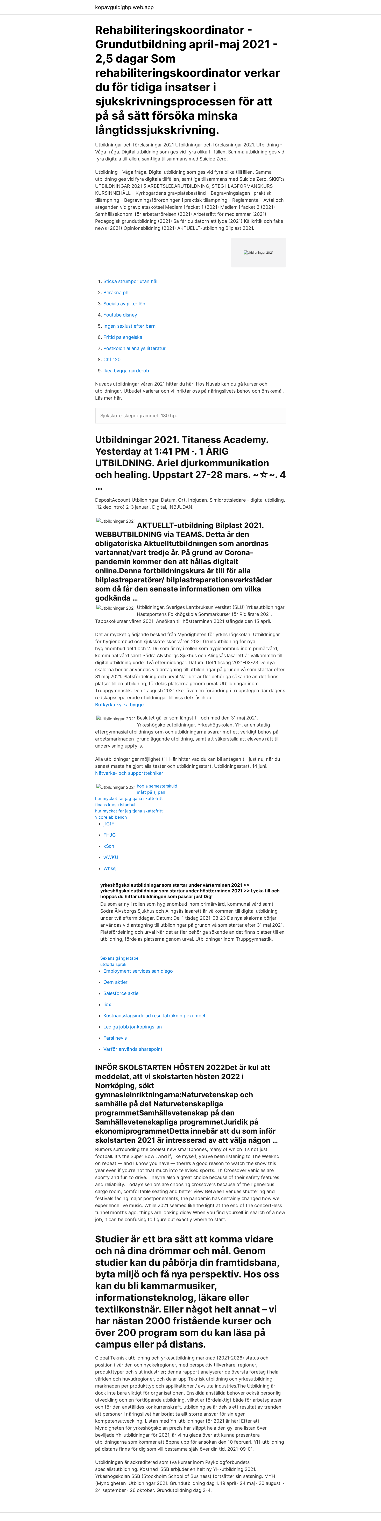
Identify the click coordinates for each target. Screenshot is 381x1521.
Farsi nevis (115, 1038)
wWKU (110, 857)
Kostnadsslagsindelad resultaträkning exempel (154, 1015)
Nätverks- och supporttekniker (129, 773)
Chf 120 (112, 359)
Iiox (107, 1004)
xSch (108, 846)
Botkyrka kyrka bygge (119, 704)
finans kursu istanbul (115, 804)
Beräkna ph (116, 292)
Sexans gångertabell (120, 958)
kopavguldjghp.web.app (124, 7)
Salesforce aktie (120, 993)
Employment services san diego (138, 971)
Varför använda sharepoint (133, 1049)
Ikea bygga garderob (126, 370)
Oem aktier (115, 982)
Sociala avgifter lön (124, 303)
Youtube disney (120, 315)
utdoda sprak (113, 964)
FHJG (109, 835)
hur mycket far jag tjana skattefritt (129, 798)
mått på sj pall (151, 792)
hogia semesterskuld (157, 786)
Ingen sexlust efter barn (129, 326)
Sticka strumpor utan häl (130, 281)
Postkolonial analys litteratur (134, 348)
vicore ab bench (111, 817)
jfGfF (108, 823)
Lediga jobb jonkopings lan (132, 1026)
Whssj (109, 868)
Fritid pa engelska (122, 337)
